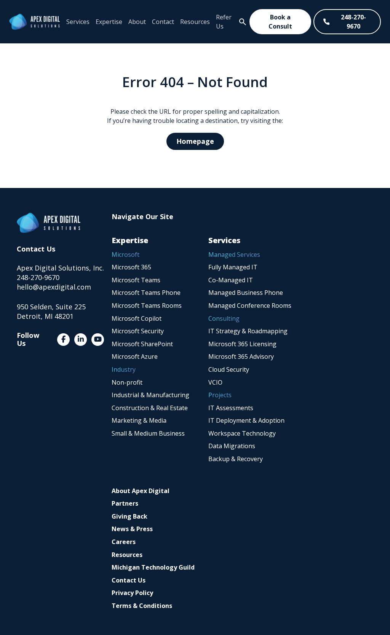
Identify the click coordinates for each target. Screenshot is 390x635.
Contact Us (128, 580)
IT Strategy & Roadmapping (248, 331)
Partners (125, 503)
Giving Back (129, 516)
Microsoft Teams (136, 280)
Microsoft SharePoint (142, 344)
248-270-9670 (353, 21)
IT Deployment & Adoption (246, 420)
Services (78, 22)
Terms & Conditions (142, 606)
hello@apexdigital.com (54, 286)
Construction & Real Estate (150, 408)
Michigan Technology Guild (153, 567)
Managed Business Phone (245, 292)
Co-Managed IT (230, 280)
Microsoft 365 (131, 267)
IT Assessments (230, 408)
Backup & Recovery (235, 459)
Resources (195, 22)
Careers (124, 542)
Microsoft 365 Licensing (242, 344)
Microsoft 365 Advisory (241, 356)
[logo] (34, 22)
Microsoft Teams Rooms (147, 305)
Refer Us (224, 21)
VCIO (215, 382)
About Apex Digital (140, 491)
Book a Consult (280, 21)
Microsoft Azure (135, 356)
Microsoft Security (138, 331)
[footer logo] (48, 223)
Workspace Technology (242, 433)
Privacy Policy (132, 593)
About (137, 22)
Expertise (109, 22)
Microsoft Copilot (136, 318)
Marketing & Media (139, 420)
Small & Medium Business (148, 433)
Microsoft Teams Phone (146, 292)
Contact (163, 22)
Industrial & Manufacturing (150, 395)
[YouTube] (97, 339)
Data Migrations (231, 446)
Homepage (195, 141)
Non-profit (127, 382)
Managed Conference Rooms (249, 305)
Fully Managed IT (232, 267)
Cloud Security (228, 369)
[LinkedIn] (80, 339)
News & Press (132, 529)
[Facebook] (63, 339)
